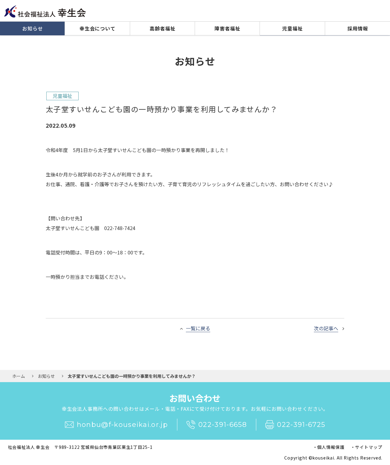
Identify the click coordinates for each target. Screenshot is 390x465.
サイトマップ (368, 447)
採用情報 (357, 28)
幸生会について (98, 28)
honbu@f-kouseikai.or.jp (122, 424)
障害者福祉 (227, 28)
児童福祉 (292, 28)
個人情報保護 (330, 447)
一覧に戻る (198, 328)
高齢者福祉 (163, 28)
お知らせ (32, 28)
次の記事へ (326, 328)
